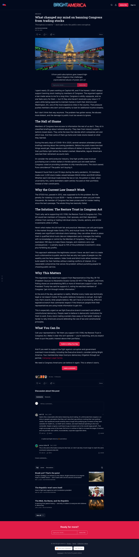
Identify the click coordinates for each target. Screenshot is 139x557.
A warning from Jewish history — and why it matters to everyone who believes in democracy (60, 504)
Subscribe (123, 5)
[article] (69, 477)
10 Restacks (57, 377)
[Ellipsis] (102, 414)
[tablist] (43, 397)
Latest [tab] (42, 467)
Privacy (69, 543)
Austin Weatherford (41, 28)
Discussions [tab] (49, 467)
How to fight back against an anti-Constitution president (53, 490)
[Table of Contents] (2, 278)
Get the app (79, 548)
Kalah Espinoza (47, 507)
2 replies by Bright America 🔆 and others (54, 439)
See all (39, 515)
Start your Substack (64, 548)
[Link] (32, 121)
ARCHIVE (38, 14)
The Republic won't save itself (48, 487)
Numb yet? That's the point (47, 473)
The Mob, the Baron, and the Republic (52, 501)
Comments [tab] (39, 397)
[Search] (111, 5)
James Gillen (43, 445)
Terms (74, 543)
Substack (60, 553)
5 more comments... (41, 458)
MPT (40, 414)
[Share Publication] (116, 5)
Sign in (133, 5)
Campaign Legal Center (52, 358)
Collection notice (82, 543)
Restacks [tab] (47, 397)
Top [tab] (37, 467)
